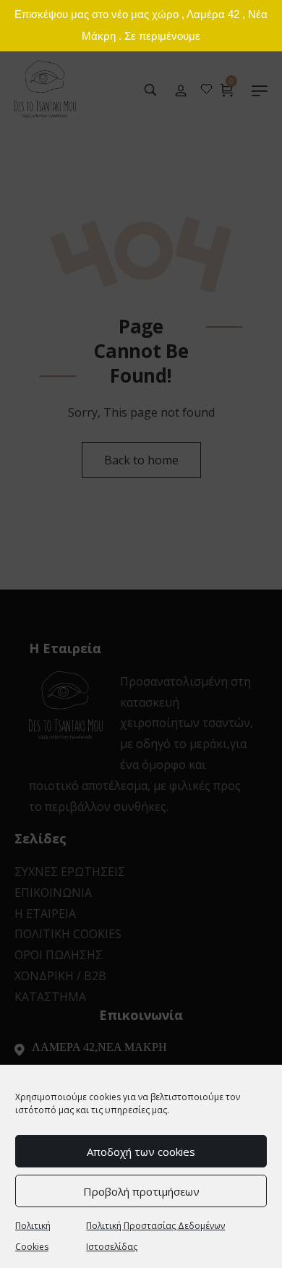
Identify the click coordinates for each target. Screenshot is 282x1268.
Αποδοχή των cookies (141, 1151)
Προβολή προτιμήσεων (141, 1191)
